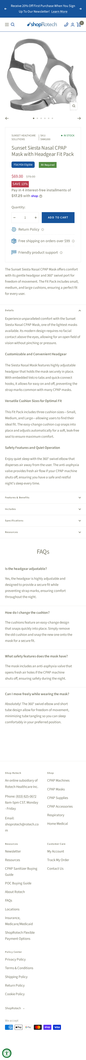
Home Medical (57, 823)
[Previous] (7, 118)
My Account (55, 851)
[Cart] (79, 24)
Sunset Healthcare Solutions (23, 137)
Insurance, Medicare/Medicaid (19, 921)
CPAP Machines (58, 780)
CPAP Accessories (60, 806)
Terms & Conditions (19, 968)
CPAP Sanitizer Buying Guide (21, 871)
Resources (11, 532)
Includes (10, 509)
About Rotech (15, 891)
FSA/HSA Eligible (23, 165)
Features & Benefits (17, 497)
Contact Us (55, 868)
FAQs (8, 900)
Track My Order (58, 860)
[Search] (13, 24)
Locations (12, 909)
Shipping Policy (16, 976)
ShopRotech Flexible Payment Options (20, 935)
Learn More (59, 11)
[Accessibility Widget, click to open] (6, 1053)
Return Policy (15, 985)
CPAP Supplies (57, 797)
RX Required (47, 165)
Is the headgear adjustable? (26, 568)
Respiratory (55, 815)
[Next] (79, 118)
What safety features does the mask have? (36, 656)
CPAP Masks (56, 789)
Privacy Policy (15, 959)
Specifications (14, 520)
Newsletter (13, 851)
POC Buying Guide (18, 883)
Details (9, 310)
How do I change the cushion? (27, 612)
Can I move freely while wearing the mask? (37, 694)
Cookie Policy (15, 994)
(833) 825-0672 (26, 796)
